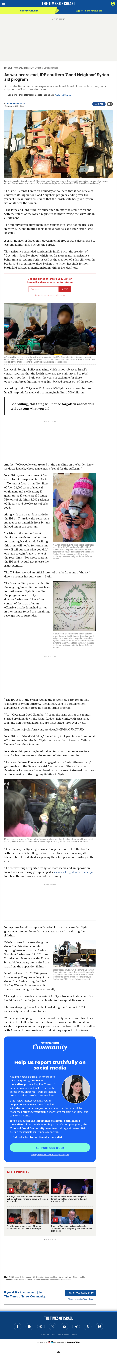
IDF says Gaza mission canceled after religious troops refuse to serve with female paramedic (27, 1199)
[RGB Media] (53, 1342)
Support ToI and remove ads (89, 11)
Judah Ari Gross (14, 103)
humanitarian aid (41, 1280)
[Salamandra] (73, 1342)
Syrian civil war (65, 1277)
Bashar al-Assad (25, 1280)
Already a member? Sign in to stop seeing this (50, 1154)
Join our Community (28, 11)
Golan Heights (79, 1277)
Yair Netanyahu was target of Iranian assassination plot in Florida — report (24, 1227)
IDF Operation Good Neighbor (45, 1277)
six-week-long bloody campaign (73, 872)
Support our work (50, 1147)
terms (62, 295)
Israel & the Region (23, 1277)
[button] (113, 4)
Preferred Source (63, 95)
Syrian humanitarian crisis (60, 1280)
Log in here (88, 1299)
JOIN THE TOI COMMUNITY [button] (80, 1293)
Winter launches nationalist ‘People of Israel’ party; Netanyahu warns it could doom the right (69, 1199)
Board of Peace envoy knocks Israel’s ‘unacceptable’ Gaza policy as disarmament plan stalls (71, 1228)
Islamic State (11, 1280)
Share (100, 104)
